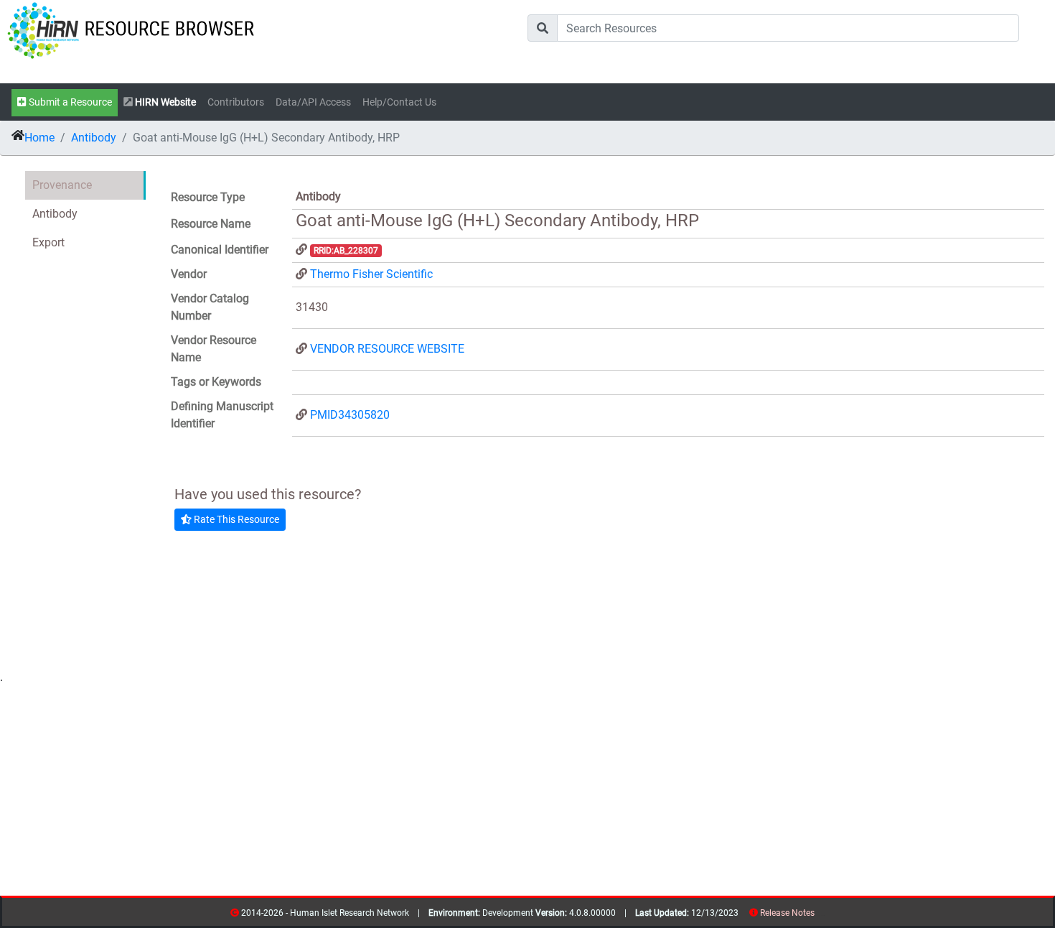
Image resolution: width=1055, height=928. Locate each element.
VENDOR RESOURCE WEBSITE (387, 349)
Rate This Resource (235, 519)
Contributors (235, 102)
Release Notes (787, 913)
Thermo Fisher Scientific (371, 274)
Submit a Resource (69, 102)
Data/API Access (313, 102)
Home (39, 137)
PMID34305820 (350, 415)
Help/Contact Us (399, 102)
